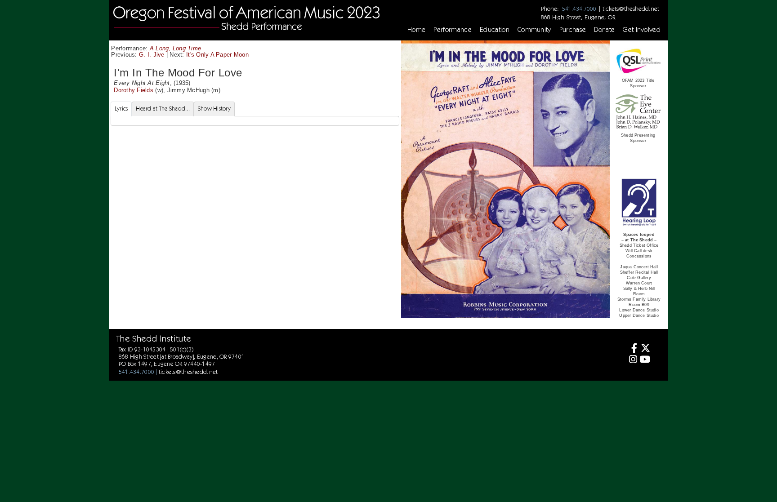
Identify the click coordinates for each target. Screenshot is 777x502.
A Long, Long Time (175, 48)
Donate (604, 29)
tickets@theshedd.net (631, 8)
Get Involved (642, 29)
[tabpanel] (255, 120)
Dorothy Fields (133, 90)
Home (416, 29)
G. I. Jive (152, 54)
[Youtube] (645, 360)
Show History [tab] (214, 108)
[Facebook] (631, 349)
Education (494, 29)
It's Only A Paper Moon (217, 54)
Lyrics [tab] (121, 108)
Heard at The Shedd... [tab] (162, 108)
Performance (452, 29)
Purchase (572, 29)
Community (534, 29)
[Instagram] (631, 360)
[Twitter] (645, 349)
